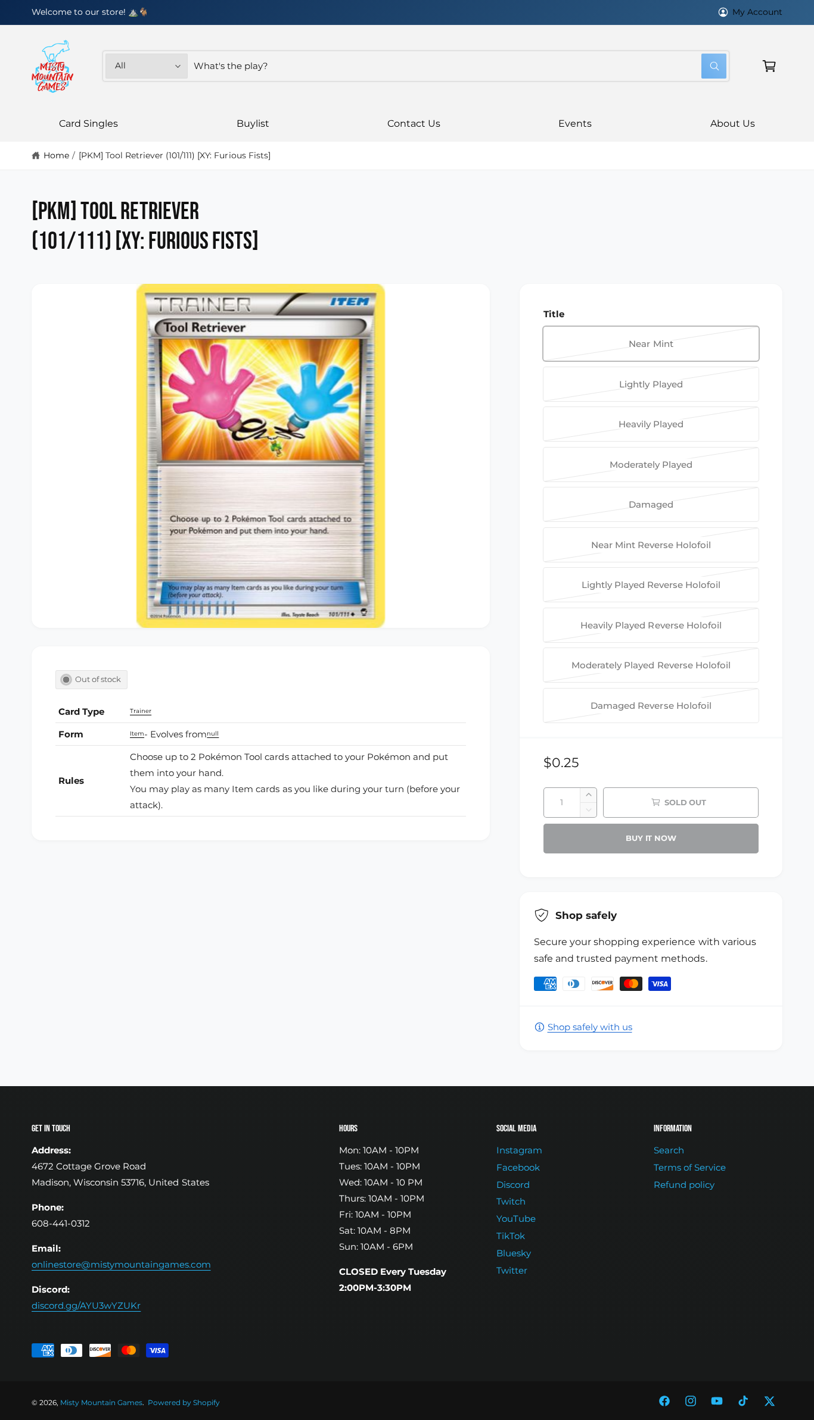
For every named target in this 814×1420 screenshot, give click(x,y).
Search (669, 1150)
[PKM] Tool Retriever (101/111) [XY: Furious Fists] (175, 155)
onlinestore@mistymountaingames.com (121, 1264)
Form (70, 734)
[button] (769, 66)
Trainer (140, 711)
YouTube (516, 1218)
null (213, 733)
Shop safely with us (590, 1027)
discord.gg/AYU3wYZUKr (86, 1305)
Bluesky (513, 1253)
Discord (513, 1184)
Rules (71, 780)
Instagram (519, 1150)
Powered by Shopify (184, 1403)
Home (56, 155)
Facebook (518, 1167)
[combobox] (460, 66)
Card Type (81, 711)
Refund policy (684, 1184)
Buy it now (651, 838)
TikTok (510, 1235)
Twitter (511, 1270)
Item (137, 733)
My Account (757, 12)
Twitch (511, 1201)
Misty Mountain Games (101, 1403)
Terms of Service (690, 1167)
